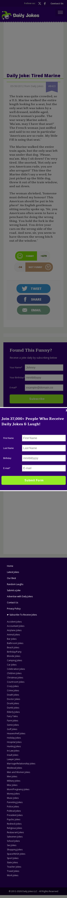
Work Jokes (12, 875)
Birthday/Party (14, 651)
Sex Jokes (11, 845)
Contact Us (12, 602)
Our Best (11, 578)
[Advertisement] (33, 451)
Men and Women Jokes (18, 772)
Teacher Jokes (14, 866)
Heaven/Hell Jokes (16, 733)
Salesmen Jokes (15, 836)
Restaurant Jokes (15, 832)
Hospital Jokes (14, 742)
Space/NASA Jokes (16, 853)
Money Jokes (13, 793)
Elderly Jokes (13, 711)
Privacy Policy (14, 608)
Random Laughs (15, 584)
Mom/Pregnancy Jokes (18, 789)
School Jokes (13, 840)
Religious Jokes (14, 828)
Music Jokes (13, 797)
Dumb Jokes (13, 707)
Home (10, 565)
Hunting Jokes (14, 746)
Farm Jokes (12, 720)
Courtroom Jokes (15, 681)
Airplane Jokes (14, 630)
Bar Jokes (11, 638)
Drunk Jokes (13, 703)
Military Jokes (13, 780)
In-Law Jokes (13, 750)
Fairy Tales (12, 716)
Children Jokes (14, 673)
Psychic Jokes (13, 819)
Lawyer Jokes (13, 759)
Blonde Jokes (13, 656)
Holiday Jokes (14, 737)
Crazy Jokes (13, 686)
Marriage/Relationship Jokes (21, 763)
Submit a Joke (14, 590)
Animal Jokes (13, 634)
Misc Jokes (12, 785)
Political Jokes (14, 810)
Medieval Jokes (14, 767)
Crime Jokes (13, 690)
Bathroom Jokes (15, 643)
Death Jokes (13, 694)
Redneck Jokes (14, 823)
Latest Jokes (13, 572)
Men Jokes (12, 776)
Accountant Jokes (15, 626)
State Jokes (12, 862)
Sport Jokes (12, 858)
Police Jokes (13, 806)
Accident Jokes (14, 621)
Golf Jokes (12, 729)
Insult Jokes (12, 754)
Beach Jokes (13, 647)
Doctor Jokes (13, 699)
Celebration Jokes (16, 668)
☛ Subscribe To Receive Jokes (22, 614)
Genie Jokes (13, 724)
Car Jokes (11, 664)
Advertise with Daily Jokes (20, 596)
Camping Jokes (14, 660)
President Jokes (15, 815)
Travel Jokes (13, 871)
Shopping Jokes (15, 849)
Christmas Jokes (15, 677)
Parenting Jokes (15, 802)
